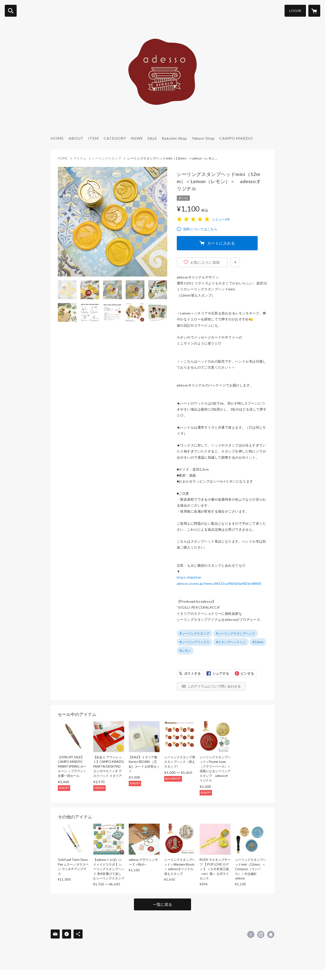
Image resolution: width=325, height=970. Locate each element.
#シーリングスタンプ (194, 633)
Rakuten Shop (174, 138)
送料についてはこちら (200, 229)
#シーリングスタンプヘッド (235, 633)
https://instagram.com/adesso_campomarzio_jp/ (260, 934)
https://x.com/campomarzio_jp (250, 934)
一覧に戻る (162, 904)
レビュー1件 (221, 219)
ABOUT (76, 138)
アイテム (80, 158)
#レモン (185, 650)
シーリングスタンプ (106, 158)
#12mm (257, 642)
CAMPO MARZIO (236, 138)
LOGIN (295, 11)
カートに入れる (221, 243)
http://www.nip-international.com (270, 934)
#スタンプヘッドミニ (231, 642)
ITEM (93, 138)
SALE (152, 138)
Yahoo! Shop (203, 138)
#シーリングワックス (194, 642)
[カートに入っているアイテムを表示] (314, 11)
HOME (57, 138)
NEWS (137, 138)
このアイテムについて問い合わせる (214, 686)
